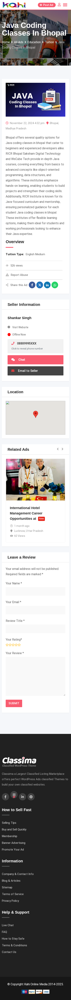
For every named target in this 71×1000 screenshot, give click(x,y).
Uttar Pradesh (34, 530)
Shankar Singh (19, 318)
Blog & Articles (11, 880)
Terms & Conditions (14, 945)
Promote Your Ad (13, 849)
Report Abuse (19, 275)
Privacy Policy (10, 901)
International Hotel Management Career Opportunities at (26, 513)
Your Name (14, 583)
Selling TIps (9, 823)
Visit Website (20, 327)
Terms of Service (13, 894)
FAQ (4, 932)
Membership (9, 836)
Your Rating (14, 639)
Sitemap (7, 887)
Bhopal (54, 123)
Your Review (15, 653)
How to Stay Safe (13, 938)
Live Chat (8, 925)
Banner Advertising (13, 843)
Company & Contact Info (18, 874)
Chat (21, 359)
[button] (36, 414)
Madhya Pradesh (16, 128)
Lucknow (19, 530)
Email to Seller (27, 371)
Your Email (13, 602)
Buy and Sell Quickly (14, 829)
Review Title (15, 621)
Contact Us (9, 952)
